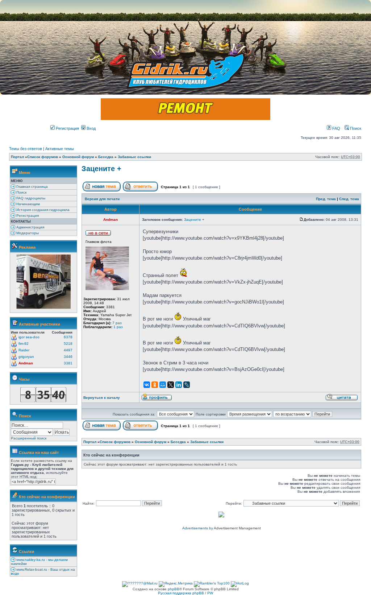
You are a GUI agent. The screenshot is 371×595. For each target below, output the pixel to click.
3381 (68, 363)
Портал (17, 157)
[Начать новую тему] (102, 190)
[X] (170, 384)
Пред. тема (326, 199)
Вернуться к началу (101, 398)
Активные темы (59, 148)
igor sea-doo (28, 337)
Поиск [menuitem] (20, 192)
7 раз (117, 323)
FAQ (335, 128)
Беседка (105, 157)
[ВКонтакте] (146, 384)
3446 (68, 357)
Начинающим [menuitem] (27, 204)
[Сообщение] (301, 220)
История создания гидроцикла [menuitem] (42, 210)
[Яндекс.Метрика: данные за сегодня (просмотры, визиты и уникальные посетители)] (176, 584)
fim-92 (23, 344)
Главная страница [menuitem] (31, 187)
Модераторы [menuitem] (27, 233)
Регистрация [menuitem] (27, 216)
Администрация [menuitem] (29, 227)
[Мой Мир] (162, 384)
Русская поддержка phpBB (181, 593)
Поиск (355, 128)
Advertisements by (197, 528)
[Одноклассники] (154, 384)
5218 (68, 344)
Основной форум (78, 157)
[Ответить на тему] (140, 190)
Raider (23, 350)
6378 (68, 337)
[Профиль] (157, 399)
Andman (25, 363)
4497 (68, 350)
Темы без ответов (25, 148)
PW (210, 593)
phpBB (173, 589)
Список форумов (42, 157)
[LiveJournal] (186, 384)
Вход (91, 128)
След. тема (349, 199)
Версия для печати (102, 199)
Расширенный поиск (28, 438)
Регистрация (67, 128)
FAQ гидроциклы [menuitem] (30, 198)
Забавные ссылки (134, 157)
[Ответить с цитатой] (342, 399)
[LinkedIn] (178, 384)
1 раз (118, 327)
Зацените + (101, 169)
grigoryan (26, 357)
